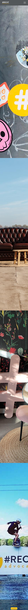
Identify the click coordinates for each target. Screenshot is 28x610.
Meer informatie (14, 605)
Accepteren (14, 608)
